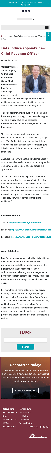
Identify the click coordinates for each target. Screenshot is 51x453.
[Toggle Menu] (47, 27)
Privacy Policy (25, 423)
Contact (48, 33)
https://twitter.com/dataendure (25, 222)
